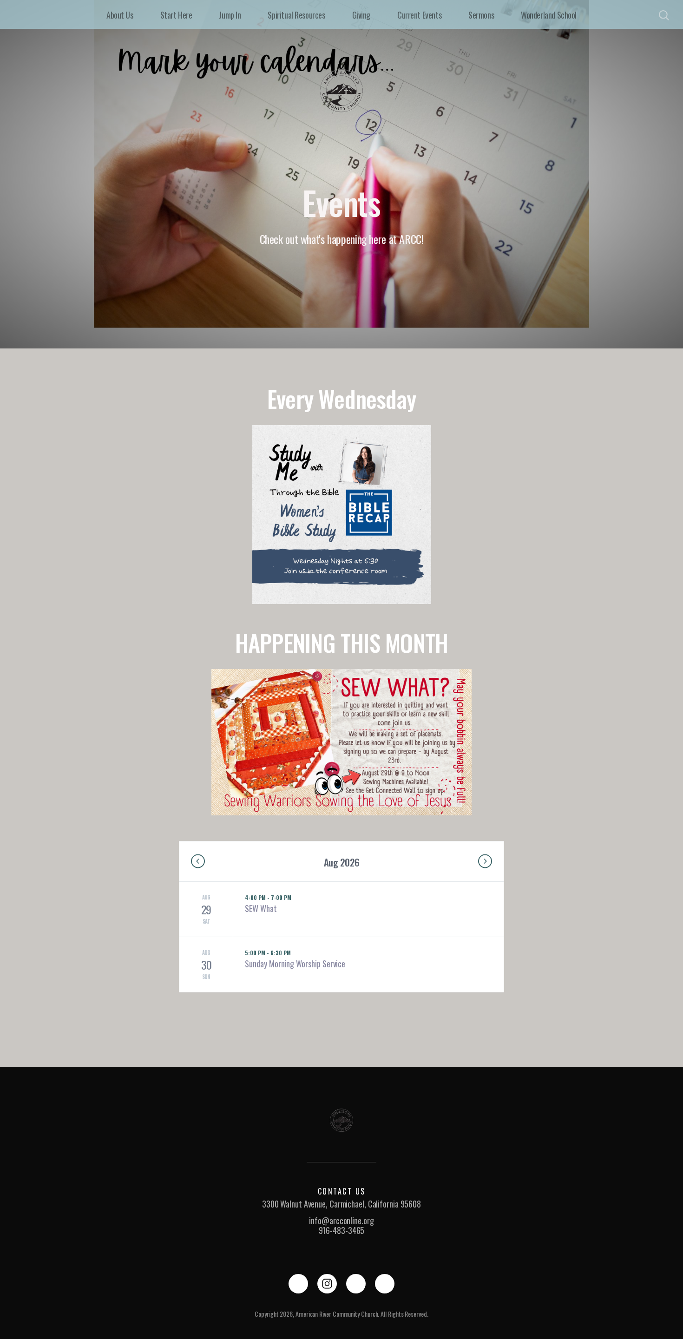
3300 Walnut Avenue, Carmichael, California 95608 (341, 1204)
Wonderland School (549, 15)
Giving (361, 15)
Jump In (230, 15)
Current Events (419, 15)
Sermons (481, 15)
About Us (119, 15)
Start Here (176, 15)
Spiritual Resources (296, 15)
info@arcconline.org (341, 1220)
